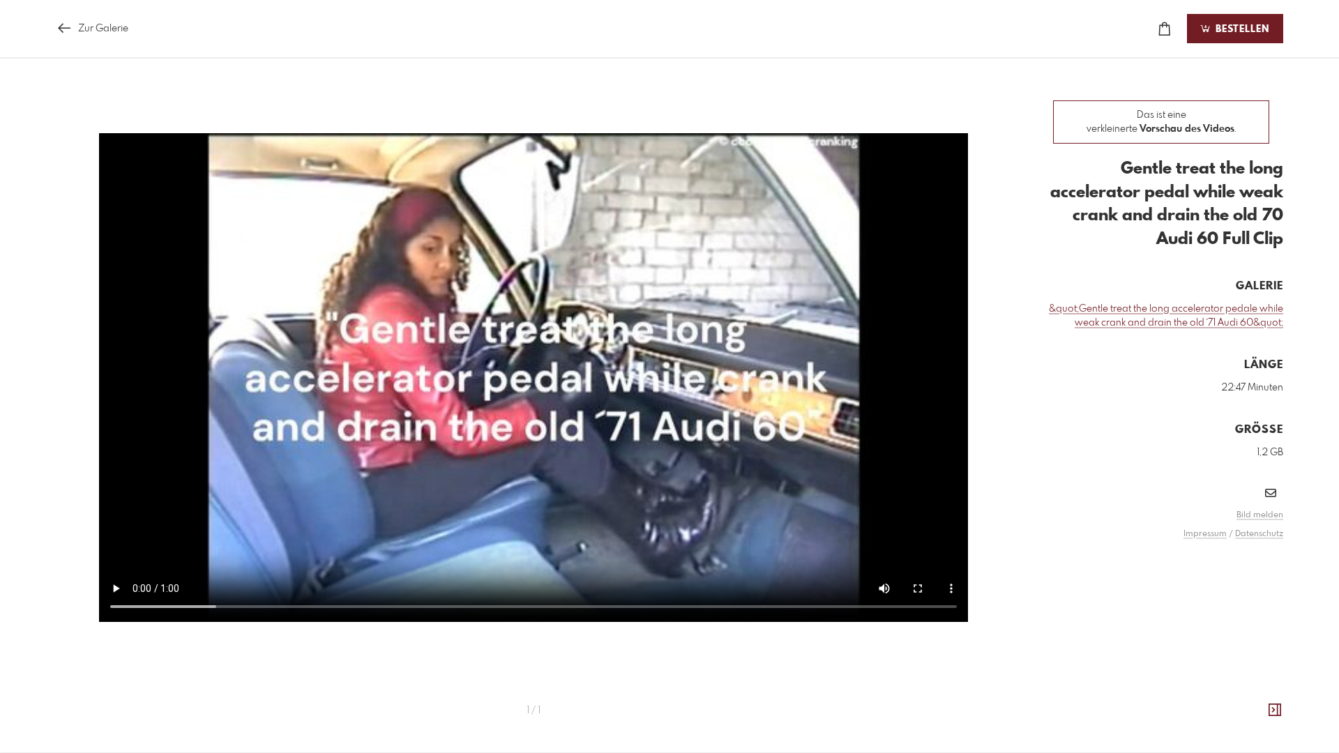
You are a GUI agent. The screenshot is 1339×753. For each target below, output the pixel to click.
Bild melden (1259, 515)
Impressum (1205, 534)
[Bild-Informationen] (1274, 710)
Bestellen (1240, 29)
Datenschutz (1259, 534)
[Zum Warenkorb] (1164, 29)
